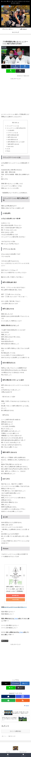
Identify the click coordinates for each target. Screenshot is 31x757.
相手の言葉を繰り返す (13, 135)
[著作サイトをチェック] (8, 696)
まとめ (8, 148)
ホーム (8, 752)
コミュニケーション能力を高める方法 (16, 128)
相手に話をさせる (12, 137)
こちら (16, 618)
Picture (8, 151)
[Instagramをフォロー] (23, 696)
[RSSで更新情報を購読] (23, 700)
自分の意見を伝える (13, 139)
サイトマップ (23, 752)
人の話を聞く (11, 130)
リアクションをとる (13, 132)
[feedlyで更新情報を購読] (8, 700)
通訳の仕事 (5, 640)
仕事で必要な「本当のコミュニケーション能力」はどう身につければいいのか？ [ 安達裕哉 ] (15, 589)
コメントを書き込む (15, 731)
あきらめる (11, 146)
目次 (13, 122)
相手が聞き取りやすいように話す (16, 141)
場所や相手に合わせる (13, 144)
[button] (20, 71)
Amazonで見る (15, 599)
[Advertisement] (15, 95)
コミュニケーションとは (13, 125)
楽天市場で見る (15, 595)
